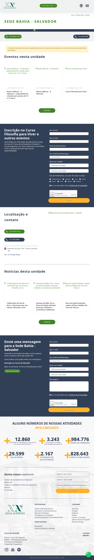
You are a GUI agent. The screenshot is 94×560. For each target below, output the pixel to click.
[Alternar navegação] (87, 5)
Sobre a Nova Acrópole (44, 509)
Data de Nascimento (58, 146)
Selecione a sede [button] (47, 5)
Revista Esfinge (78, 522)
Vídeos (74, 515)
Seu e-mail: (54, 138)
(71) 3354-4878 (83, 36)
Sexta (61, 181)
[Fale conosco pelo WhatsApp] (88, 554)
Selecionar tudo (56, 179)
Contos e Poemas (78, 517)
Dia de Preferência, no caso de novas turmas (67, 176)
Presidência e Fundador (44, 515)
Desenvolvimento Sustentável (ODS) (49, 517)
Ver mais (47, 110)
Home (72, 15)
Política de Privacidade (78, 185)
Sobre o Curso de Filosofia (14, 537)
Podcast (75, 513)
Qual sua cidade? (56, 161)
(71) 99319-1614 (14, 36)
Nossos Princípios (42, 513)
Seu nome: (54, 130)
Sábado (69, 181)
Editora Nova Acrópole (81, 519)
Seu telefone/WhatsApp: (59, 154)
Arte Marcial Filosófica (13, 542)
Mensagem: (54, 379)
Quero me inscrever (12, 371)
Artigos (75, 511)
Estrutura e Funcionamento (46, 511)
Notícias (75, 509)
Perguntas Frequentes (13, 544)
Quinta (54, 181)
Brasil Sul (38, 526)
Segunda (67, 179)
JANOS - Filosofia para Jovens (15, 540)
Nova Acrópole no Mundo (45, 528)
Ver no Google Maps (12, 254)
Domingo (78, 181)
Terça (75, 179)
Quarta (84, 179)
